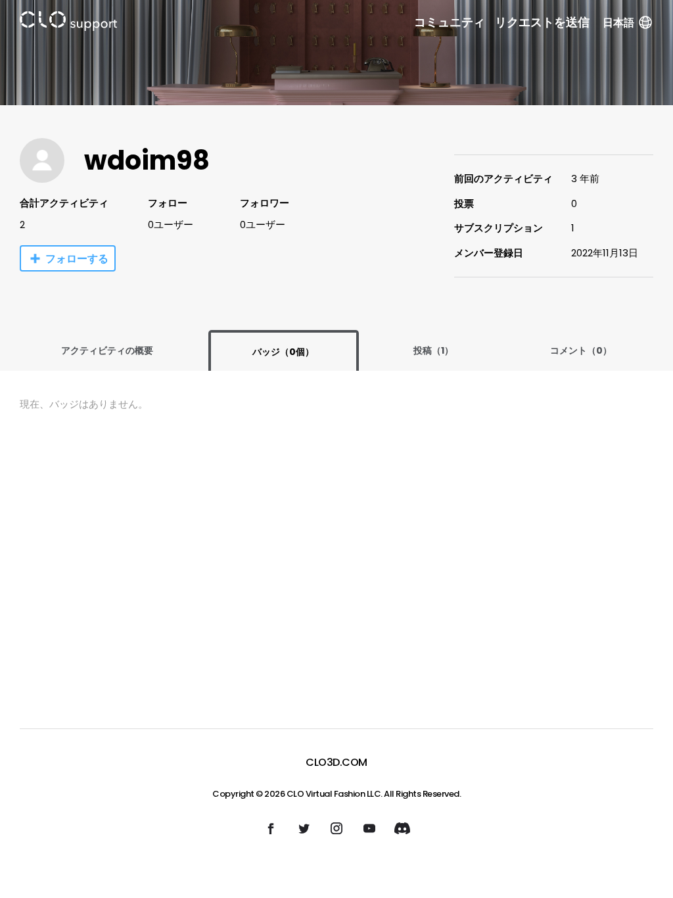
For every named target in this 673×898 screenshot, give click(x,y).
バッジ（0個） (283, 351)
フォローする (76, 258)
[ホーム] (68, 23)
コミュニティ (449, 22)
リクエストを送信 (542, 22)
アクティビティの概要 (107, 350)
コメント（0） (581, 350)
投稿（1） (433, 350)
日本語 (618, 22)
